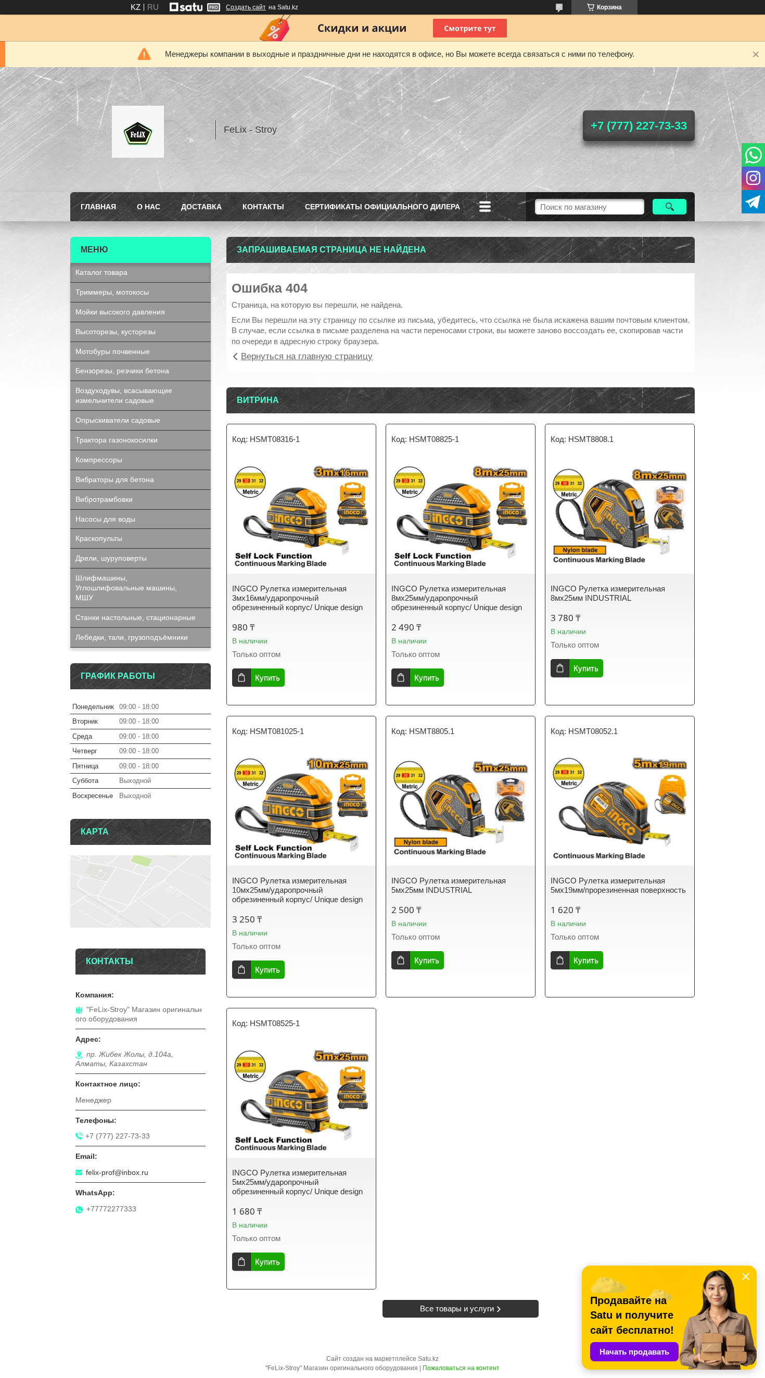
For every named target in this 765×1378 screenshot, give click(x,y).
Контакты (263, 207)
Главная (98, 207)
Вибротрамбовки (104, 499)
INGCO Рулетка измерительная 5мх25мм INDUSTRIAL (448, 885)
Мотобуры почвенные (112, 351)
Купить (267, 677)
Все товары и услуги (457, 1308)
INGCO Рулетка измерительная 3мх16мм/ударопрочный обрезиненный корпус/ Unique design (297, 598)
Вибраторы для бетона (114, 479)
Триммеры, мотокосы (112, 292)
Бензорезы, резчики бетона (122, 370)
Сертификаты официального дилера (382, 207)
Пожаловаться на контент (461, 1368)
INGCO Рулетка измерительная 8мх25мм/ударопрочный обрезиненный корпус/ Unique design (456, 598)
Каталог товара (101, 272)
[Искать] (669, 206)
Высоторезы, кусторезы (115, 331)
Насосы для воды (105, 519)
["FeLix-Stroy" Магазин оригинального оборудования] (138, 129)
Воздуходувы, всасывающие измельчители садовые (123, 395)
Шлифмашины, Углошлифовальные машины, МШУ (126, 588)
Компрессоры (98, 460)
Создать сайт (246, 7)
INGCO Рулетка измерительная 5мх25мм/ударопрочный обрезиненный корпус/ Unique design (297, 1182)
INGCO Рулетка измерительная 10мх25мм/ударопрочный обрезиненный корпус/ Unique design (297, 890)
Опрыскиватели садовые (117, 420)
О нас (148, 207)
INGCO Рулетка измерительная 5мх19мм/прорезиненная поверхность (618, 885)
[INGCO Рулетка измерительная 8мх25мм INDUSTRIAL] (620, 516)
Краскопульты (98, 538)
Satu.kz (428, 1358)
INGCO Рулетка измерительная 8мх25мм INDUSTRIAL (608, 593)
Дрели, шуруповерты (111, 558)
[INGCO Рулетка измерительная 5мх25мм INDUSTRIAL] (460, 808)
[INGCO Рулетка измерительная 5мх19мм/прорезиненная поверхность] (620, 808)
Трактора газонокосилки (116, 440)
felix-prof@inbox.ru (117, 1172)
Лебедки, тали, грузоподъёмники (131, 637)
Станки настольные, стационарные (135, 617)
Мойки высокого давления (120, 312)
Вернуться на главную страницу (307, 356)
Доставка (201, 207)
